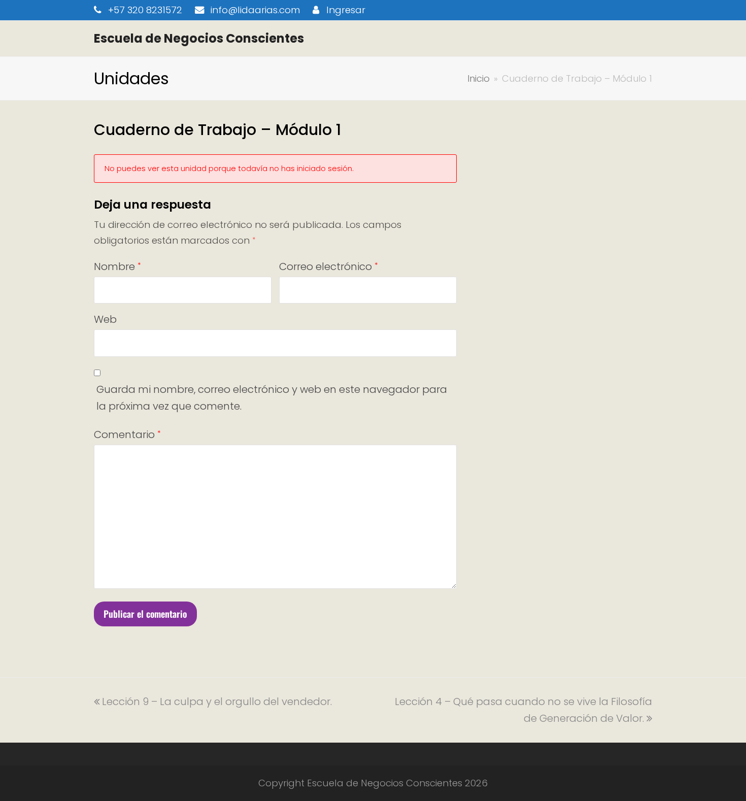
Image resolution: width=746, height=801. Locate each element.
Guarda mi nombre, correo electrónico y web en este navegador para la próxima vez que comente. (271, 397)
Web (105, 319)
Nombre (117, 266)
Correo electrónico (328, 266)
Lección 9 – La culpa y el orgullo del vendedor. (216, 701)
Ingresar (345, 10)
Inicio (478, 78)
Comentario (127, 434)
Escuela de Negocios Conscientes (199, 38)
